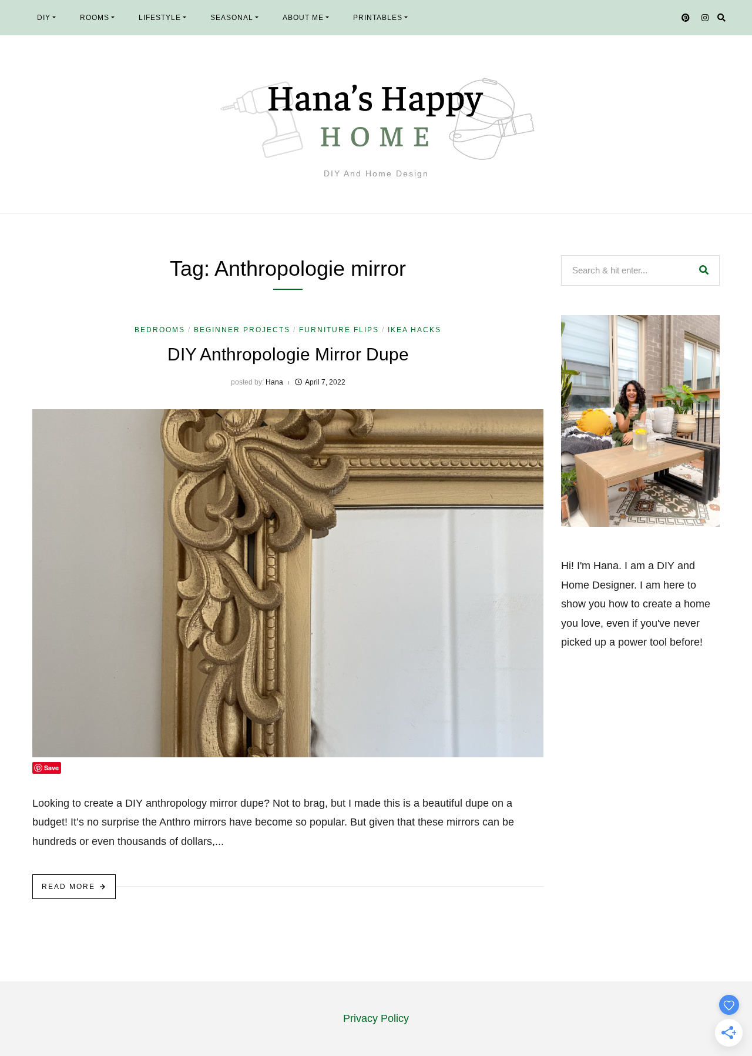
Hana (274, 382)
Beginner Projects (242, 330)
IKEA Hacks (414, 330)
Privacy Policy (376, 1018)
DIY (44, 18)
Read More (68, 887)
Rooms (94, 18)
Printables (377, 18)
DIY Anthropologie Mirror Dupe (288, 354)
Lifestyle (160, 18)
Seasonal (231, 18)
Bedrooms (160, 330)
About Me (303, 18)
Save (51, 767)
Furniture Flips (339, 330)
